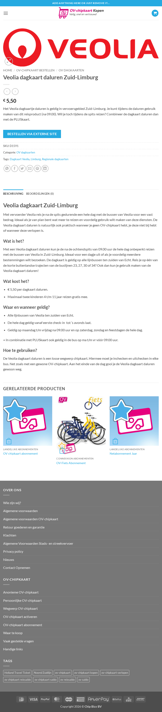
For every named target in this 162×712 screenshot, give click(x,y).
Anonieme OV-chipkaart (21, 592)
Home (7, 70)
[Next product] (7, 91)
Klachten (9, 535)
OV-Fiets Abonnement (71, 463)
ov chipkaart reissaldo (17, 679)
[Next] (158, 438)
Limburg (36, 159)
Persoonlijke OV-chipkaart (22, 600)
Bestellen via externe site (32, 134)
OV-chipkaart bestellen (35, 70)
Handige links (13, 649)
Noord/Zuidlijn (42, 672)
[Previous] (3, 438)
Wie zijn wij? (12, 503)
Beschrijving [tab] (13, 193)
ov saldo (83, 679)
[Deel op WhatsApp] (7, 168)
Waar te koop (13, 633)
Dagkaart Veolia (20, 159)
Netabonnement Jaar (123, 453)
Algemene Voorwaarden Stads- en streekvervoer (38, 543)
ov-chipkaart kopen (86, 672)
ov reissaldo (67, 679)
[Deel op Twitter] (22, 168)
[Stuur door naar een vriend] (29, 168)
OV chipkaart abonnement (20, 453)
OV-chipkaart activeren (20, 617)
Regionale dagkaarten (55, 159)
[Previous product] (15, 91)
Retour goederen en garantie (24, 527)
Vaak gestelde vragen (18, 641)
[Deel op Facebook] (14, 168)
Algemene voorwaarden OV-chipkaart (30, 519)
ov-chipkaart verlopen (114, 672)
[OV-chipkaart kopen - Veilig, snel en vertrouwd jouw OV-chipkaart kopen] (81, 13)
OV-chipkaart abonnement (22, 625)
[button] (5, 13)
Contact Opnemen (16, 568)
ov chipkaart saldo (46, 679)
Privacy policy (13, 551)
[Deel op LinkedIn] (45, 168)
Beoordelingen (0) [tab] (40, 193)
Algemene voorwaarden (20, 511)
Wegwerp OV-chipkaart (20, 608)
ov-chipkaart (62, 672)
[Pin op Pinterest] (37, 168)
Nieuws (8, 560)
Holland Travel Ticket (17, 672)
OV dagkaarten (71, 70)
